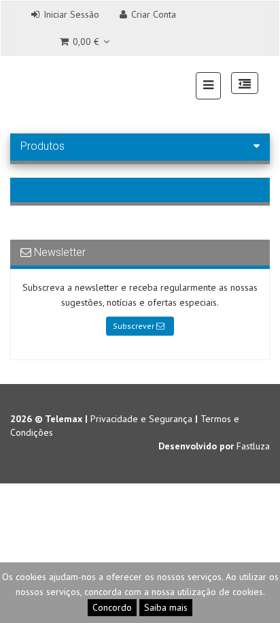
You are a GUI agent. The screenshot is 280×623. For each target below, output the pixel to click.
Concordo (112, 607)
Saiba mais (166, 607)
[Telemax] (28, 84)
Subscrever (134, 326)
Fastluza (253, 446)
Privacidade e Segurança (141, 419)
